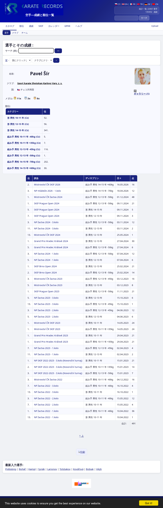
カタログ (9, 25)
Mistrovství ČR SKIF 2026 (47, 184)
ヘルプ (78, 25)
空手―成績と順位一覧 (39, 15)
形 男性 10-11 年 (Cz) (18, 117)
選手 (6, 32)
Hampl (32, 469)
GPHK (67, 25)
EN (126, 4)
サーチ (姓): (11, 50)
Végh (99, 469)
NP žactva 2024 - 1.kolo (46, 253)
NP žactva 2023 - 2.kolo (46, 310)
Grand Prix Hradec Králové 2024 (51, 241)
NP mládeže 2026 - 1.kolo (47, 190)
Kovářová (78, 469)
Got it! (148, 503)
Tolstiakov (65, 469)
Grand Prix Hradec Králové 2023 (51, 335)
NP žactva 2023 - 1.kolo (46, 348)
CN (156, 4)
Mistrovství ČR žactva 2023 (48, 278)
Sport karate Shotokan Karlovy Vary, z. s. (39, 83)
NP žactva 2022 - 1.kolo (46, 411)
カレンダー (53, 25)
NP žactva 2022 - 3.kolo (46, 385)
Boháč (22, 469)
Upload (154, 25)
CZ (118, 4)
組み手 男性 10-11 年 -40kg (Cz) (23, 136)
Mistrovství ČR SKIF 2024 (47, 234)
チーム (24, 32)
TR (141, 4)
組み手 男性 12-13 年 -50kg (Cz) (23, 155)
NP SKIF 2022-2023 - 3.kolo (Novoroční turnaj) (58, 360)
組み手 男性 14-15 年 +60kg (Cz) (24, 168)
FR (133, 4)
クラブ (15, 32)
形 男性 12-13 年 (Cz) (18, 124)
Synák (41, 469)
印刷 (82, 452)
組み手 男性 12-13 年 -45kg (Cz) (23, 149)
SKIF (40, 25)
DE (148, 4)
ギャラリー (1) (141, 93)
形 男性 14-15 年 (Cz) (18, 130)
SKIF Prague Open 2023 (46, 291)
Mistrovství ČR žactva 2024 (48, 197)
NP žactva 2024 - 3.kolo (46, 222)
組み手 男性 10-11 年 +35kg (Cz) (24, 142)
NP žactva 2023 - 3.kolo (46, 297)
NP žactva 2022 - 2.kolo (46, 398)
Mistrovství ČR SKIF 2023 (47, 322)
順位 (21, 25)
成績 (30, 25)
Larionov (52, 469)
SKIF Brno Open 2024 (45, 266)
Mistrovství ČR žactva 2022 (48, 379)
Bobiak (90, 469)
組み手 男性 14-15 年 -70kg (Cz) (23, 161)
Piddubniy (10, 469)
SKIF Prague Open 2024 (46, 203)
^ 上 (81, 435)
